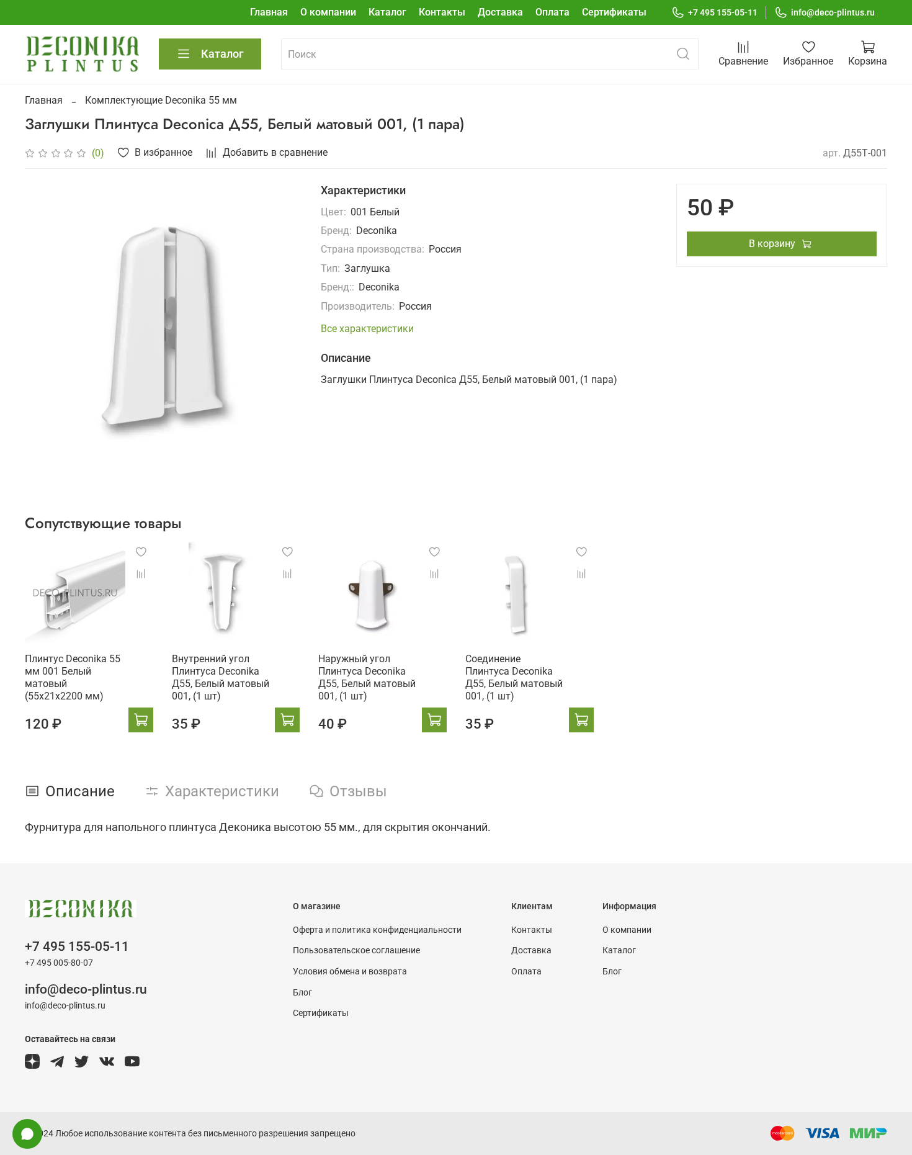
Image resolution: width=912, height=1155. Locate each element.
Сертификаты (614, 12)
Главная (269, 12)
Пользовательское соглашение (356, 950)
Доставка (500, 12)
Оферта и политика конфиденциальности (377, 930)
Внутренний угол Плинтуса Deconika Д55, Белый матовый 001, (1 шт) (220, 677)
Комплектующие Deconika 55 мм (161, 100)
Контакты (442, 12)
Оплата (552, 12)
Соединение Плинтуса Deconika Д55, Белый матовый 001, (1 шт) (514, 677)
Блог (302, 992)
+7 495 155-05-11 (723, 12)
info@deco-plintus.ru (833, 12)
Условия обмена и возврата (350, 971)
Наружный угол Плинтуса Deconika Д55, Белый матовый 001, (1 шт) (367, 677)
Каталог (387, 12)
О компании (328, 12)
